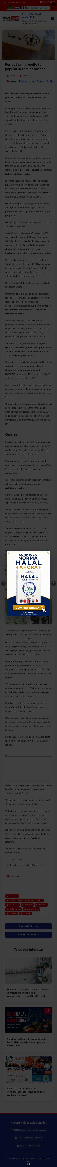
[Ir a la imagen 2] (29, 1164)
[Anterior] (3, 583)
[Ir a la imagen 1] (27, 1164)
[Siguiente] (53, 583)
